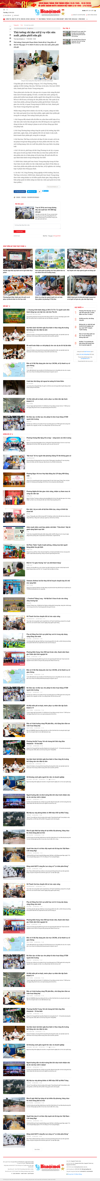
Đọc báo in (8, 15)
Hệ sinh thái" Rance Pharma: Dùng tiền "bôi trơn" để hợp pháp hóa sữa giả (78, 41)
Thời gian (50, 236)
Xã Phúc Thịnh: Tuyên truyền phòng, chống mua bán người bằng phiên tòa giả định (47, 546)
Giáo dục (32, 19)
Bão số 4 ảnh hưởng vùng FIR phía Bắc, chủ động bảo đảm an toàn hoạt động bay (48, 725)
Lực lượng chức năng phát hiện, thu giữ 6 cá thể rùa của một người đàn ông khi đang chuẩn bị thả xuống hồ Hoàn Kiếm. (49, 386)
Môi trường (30, 383)
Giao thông (30, 368)
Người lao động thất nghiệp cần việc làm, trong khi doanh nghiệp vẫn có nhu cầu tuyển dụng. (49, 781)
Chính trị (8, 19)
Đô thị (18, 19)
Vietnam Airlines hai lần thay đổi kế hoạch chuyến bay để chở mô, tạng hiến (48, 582)
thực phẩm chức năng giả (33, 197)
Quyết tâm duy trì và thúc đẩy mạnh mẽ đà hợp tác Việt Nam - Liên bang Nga (48, 850)
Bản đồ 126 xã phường (79, 14)
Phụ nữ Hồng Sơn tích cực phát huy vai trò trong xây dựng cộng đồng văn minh (47, 635)
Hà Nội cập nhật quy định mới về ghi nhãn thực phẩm (18, 271)
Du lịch (53, 19)
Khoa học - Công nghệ (78, 19)
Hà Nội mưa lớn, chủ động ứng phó (86, 319)
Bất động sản (30, 332)
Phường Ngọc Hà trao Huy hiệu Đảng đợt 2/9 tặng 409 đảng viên (48, 475)
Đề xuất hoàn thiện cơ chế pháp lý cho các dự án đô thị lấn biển (49, 345)
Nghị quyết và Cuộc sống (34, 314)
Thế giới (48, 19)
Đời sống (29, 638)
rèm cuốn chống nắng (84, 354)
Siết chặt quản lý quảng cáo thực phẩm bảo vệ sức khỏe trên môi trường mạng (50, 271)
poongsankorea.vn (85, 358)
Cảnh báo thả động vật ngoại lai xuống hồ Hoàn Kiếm (45, 381)
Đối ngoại (29, 853)
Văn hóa (23, 19)
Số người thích (57, 235)
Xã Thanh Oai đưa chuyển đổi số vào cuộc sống (43, 616)
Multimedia (42, 19)
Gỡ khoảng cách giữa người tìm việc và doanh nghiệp (45, 777)
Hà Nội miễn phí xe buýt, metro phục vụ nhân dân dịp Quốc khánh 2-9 (47, 400)
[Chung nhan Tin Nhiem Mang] (74, 1174)
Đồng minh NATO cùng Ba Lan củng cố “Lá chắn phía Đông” (48, 866)
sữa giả (18, 197)
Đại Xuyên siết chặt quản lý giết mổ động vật (81, 270)
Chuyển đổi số (30, 458)
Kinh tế (14, 19)
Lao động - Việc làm (32, 779)
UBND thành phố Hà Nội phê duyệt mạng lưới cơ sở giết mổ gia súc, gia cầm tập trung (81, 298)
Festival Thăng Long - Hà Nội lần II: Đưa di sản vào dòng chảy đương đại (47, 600)
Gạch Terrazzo (87, 351)
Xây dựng (29, 348)
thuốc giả (24, 197)
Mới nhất (16, 15)
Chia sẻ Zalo (32, 191)
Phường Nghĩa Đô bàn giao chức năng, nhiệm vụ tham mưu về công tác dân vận (48, 492)
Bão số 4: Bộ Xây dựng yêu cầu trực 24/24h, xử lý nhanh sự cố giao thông (48, 364)
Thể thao (29, 746)
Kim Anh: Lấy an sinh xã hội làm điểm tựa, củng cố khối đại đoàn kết (47, 510)
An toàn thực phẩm (29, 25)
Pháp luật (29, 549)
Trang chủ (16, 25)
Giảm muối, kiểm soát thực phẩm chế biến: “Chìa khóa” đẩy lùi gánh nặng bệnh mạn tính (48, 528)
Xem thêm (37, 1149)
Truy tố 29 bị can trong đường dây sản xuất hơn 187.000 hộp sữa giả (45, 210)
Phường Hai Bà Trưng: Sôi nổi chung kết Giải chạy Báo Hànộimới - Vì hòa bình (46, 742)
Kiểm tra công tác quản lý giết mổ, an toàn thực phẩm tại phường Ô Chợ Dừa (48, 298)
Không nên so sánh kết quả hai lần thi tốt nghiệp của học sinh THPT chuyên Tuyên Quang (87, 327)
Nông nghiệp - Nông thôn (63, 19)
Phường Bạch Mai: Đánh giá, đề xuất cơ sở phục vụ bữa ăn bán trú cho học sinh (16, 298)
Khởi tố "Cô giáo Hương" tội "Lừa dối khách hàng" (44, 563)
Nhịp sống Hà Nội (92, 14)
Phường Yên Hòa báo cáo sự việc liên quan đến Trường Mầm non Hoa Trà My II (87, 312)
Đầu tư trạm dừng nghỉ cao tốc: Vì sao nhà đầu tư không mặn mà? (87, 335)
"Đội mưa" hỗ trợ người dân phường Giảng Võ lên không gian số (49, 456)
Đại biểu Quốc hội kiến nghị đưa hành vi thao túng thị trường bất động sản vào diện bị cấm (48, 329)
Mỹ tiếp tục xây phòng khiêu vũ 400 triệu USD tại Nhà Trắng (47, 813)
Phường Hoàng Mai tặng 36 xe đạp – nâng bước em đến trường (49, 438)
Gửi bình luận (19, 231)
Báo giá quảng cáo (86, 1169)
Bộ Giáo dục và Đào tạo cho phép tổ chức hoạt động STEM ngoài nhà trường (47, 418)
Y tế (37, 19)
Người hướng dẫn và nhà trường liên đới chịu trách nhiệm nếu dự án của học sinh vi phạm (48, 796)
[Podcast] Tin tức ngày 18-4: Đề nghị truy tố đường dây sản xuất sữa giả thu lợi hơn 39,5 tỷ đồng (78, 34)
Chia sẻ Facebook (20, 191)
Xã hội (28, 19)
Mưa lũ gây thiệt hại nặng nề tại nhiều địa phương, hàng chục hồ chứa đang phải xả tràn (48, 832)
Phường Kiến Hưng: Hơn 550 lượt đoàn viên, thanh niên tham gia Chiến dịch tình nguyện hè (48, 653)
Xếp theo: (45, 235)
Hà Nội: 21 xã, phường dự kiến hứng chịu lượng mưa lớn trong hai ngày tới (86, 343)
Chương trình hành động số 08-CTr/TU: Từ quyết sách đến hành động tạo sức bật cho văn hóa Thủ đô (48, 311)
